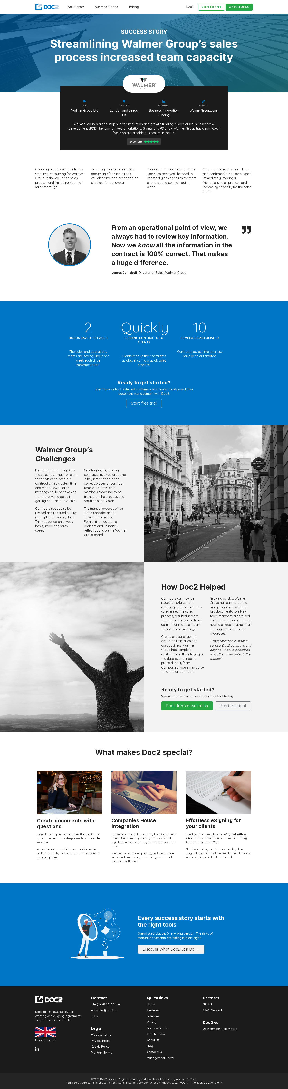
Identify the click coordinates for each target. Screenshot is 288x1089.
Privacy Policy (100, 1041)
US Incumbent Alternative (220, 1029)
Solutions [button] (75, 7)
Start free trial (144, 403)
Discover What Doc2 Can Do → (171, 949)
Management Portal (160, 1058)
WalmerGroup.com (203, 110)
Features (153, 1010)
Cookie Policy (100, 1046)
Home (151, 1004)
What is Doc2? (239, 7)
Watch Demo (156, 1034)
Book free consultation (187, 705)
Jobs (94, 1016)
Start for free (211, 7)
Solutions (153, 1016)
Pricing (134, 7)
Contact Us (154, 1052)
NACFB (207, 1004)
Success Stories (106, 7)
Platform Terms (101, 1052)
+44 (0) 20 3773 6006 (105, 1004)
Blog (150, 1046)
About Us (153, 1040)
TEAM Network (213, 1010)
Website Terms (101, 1034)
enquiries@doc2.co (104, 1010)
